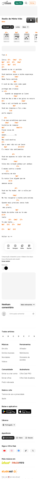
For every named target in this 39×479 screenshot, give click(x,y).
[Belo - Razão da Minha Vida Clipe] (31, 20)
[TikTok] (25, 450)
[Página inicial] (6, 3)
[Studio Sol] (9, 471)
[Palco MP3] (18, 463)
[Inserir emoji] (33, 313)
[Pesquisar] (26, 3)
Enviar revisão (6, 261)
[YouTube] (4, 450)
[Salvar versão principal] (12, 27)
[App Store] (24, 411)
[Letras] (6, 462)
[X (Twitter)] (33, 450)
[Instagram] (11, 450)
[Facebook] (18, 450)
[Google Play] (9, 411)
